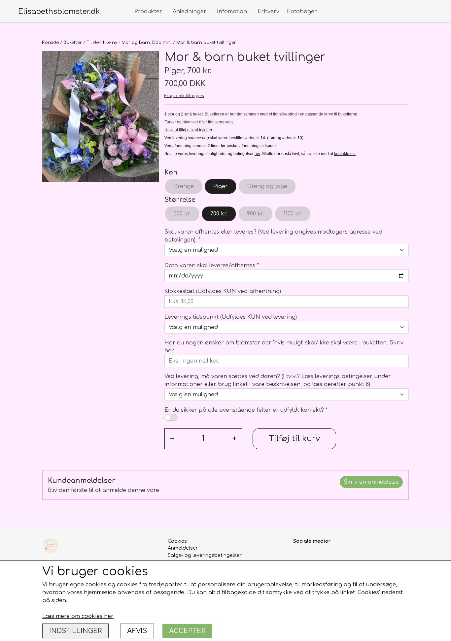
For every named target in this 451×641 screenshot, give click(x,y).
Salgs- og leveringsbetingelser (205, 555)
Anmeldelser (183, 548)
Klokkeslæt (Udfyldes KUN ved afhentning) (222, 291)
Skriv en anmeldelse (371, 482)
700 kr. (218, 214)
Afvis (137, 631)
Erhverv (268, 12)
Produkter (148, 12)
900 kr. (255, 214)
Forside (50, 42)
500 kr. (182, 214)
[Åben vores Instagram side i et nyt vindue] (313, 555)
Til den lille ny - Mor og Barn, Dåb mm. (129, 42)
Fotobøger (302, 12)
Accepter (187, 631)
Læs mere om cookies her (78, 616)
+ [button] (234, 438)
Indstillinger (75, 631)
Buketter (72, 42)
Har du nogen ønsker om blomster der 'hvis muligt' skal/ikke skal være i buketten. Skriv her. (283, 347)
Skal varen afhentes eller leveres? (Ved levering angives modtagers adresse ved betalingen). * (273, 236)
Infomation (232, 12)
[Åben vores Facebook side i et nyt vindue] (299, 555)
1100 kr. (293, 214)
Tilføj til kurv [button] (294, 438)
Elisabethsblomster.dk (59, 12)
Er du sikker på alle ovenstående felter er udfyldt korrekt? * (246, 410)
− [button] (172, 438)
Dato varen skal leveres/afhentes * (211, 266)
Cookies (177, 541)
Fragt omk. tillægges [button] (184, 96)
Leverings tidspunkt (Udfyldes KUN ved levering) (230, 317)
